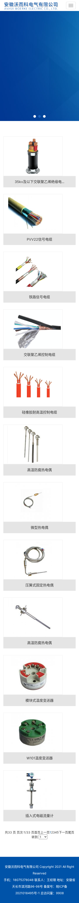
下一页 (63, 832)
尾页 (71, 832)
